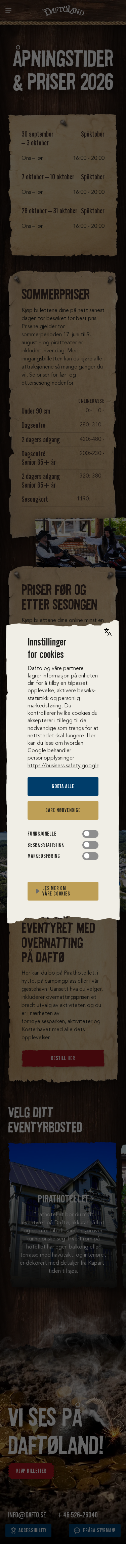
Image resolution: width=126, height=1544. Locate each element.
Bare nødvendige (62, 810)
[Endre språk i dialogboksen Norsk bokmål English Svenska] (108, 632)
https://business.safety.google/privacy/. (75, 766)
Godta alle (63, 786)
